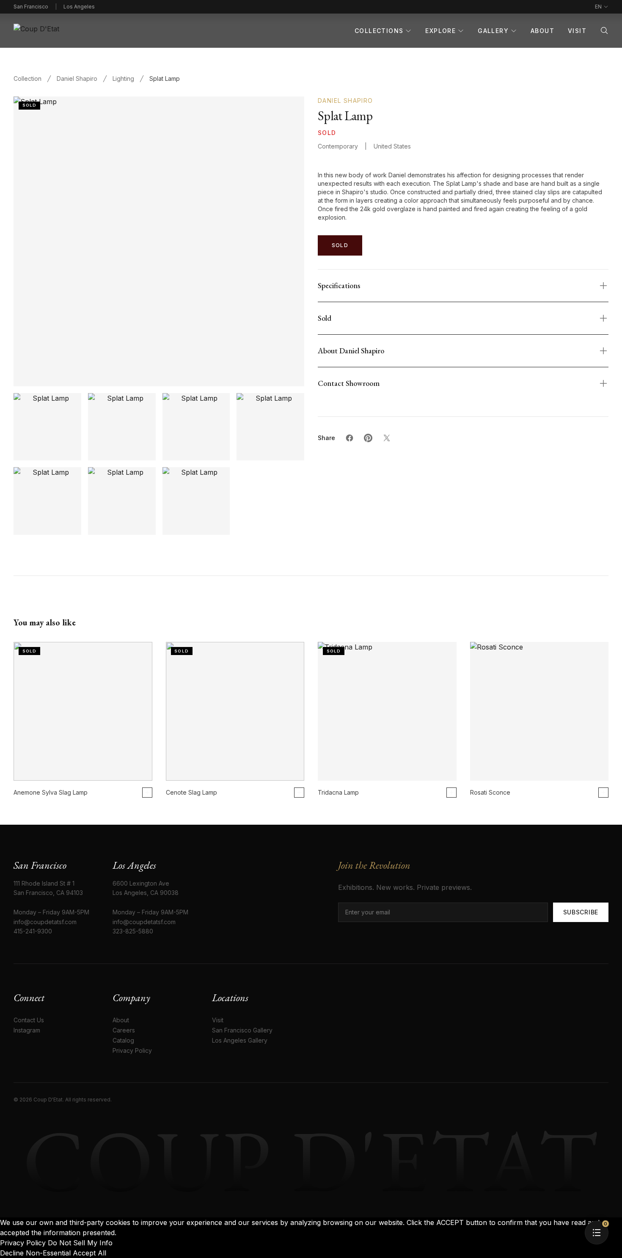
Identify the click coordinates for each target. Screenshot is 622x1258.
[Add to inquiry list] (147, 792)
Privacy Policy (24, 1243)
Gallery (493, 30)
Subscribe (580, 912)
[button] (596, 1232)
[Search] (604, 30)
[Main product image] (47, 427)
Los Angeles (79, 6)
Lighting (123, 78)
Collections (379, 30)
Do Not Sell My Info (80, 1243)
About (542, 30)
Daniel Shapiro (77, 78)
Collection (27, 78)
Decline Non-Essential (35, 1253)
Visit (577, 30)
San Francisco (31, 6)
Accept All (89, 1253)
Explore (440, 30)
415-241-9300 (33, 931)
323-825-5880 (133, 931)
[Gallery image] (122, 427)
